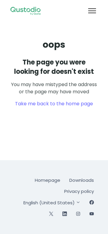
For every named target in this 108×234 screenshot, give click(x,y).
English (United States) (49, 203)
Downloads (81, 180)
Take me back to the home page (54, 103)
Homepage (47, 180)
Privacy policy (79, 191)
